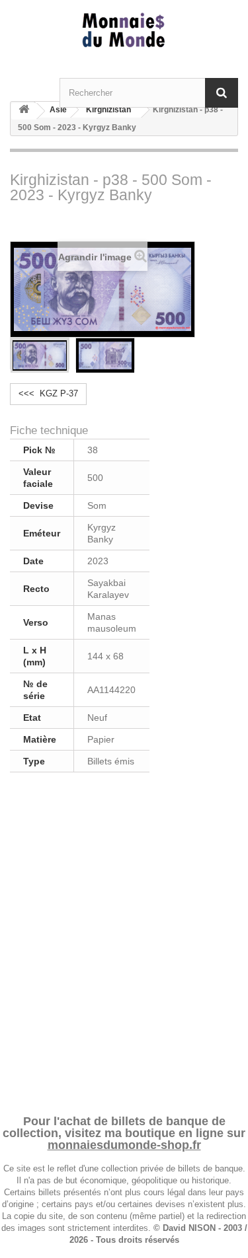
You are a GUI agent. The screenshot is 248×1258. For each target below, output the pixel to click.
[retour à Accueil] (23, 111)
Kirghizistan (108, 109)
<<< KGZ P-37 (48, 393)
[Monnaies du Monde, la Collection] (124, 31)
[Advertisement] (124, 941)
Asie (58, 109)
